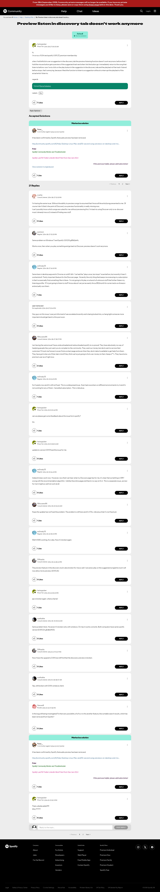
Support (81, 850)
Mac (41, 93)
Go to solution (81, 36)
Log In (148, 11)
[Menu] (155, 11)
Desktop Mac (29, 17)
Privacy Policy (35, 888)
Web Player (82, 855)
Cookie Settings (48, 888)
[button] (127, 45)
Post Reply (121, 827)
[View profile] (34, 45)
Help (64, 11)
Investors (58, 865)
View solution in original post (43, 167)
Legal (7, 888)
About (35, 850)
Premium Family (106, 860)
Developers (59, 855)
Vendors (58, 870)
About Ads (61, 888)
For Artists (59, 850)
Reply (121, 103)
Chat (79, 11)
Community (15, 11)
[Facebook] (152, 847)
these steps (94, 4)
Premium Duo (105, 855)
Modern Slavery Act (86, 888)
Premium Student (106, 865)
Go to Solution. (45, 86)
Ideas (95, 11)
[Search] (141, 11)
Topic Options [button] (35, 111)
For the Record (38, 860)
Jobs (35, 855)
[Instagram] (138, 847)
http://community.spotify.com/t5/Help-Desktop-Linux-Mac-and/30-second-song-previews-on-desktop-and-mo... (76, 144)
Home (15, 17)
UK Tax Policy (100, 888)
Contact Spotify (84, 865)
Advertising (59, 860)
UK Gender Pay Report (115, 888)
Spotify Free (104, 870)
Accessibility (72, 888)
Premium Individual (107, 850)
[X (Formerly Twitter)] (145, 847)
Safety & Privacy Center (20, 888)
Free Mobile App (84, 860)
